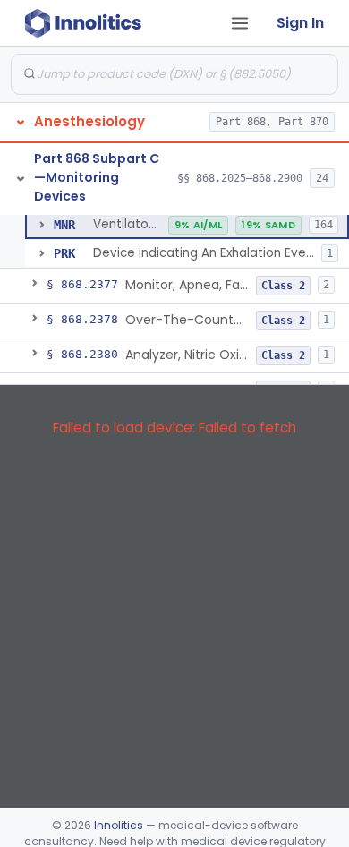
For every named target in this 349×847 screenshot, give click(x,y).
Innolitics (118, 825)
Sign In (300, 23)
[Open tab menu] (240, 23)
